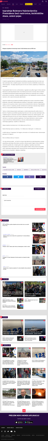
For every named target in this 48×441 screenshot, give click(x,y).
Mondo (3, 427)
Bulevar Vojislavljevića (9, 169)
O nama (2, 435)
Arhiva (33, 435)
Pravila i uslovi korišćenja (6, 436)
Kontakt (18, 435)
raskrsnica (26, 169)
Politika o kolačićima (26, 435)
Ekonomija (6, 7)
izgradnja (19, 169)
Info (3, 7)
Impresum (13, 435)
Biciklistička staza (35, 169)
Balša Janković (8, 44)
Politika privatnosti (40, 435)
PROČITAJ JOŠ (7, 345)
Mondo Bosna (19, 427)
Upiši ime (4, 195)
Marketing (8, 435)
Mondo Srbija (10, 427)
